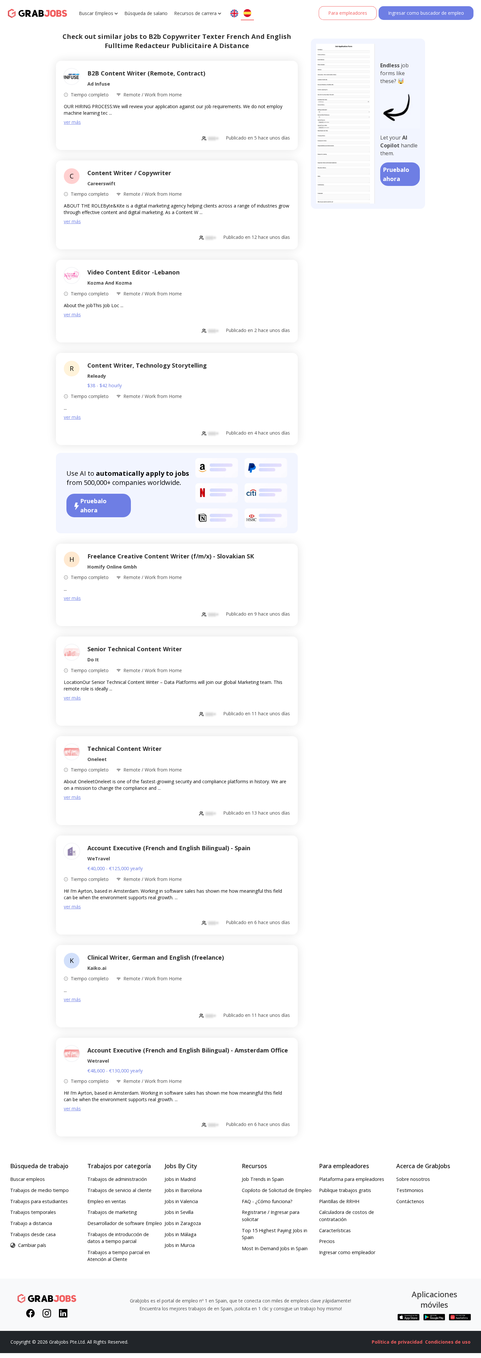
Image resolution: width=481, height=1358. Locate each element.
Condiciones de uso (448, 1342)
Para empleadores (347, 13)
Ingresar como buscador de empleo (426, 13)
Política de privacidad (397, 1342)
